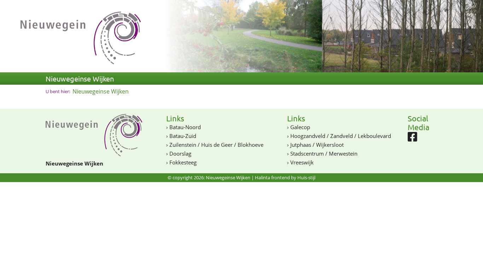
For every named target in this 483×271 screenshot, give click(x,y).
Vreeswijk (302, 162)
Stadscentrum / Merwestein (323, 153)
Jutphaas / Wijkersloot (317, 144)
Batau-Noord (185, 127)
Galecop (300, 127)
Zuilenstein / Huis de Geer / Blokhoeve (216, 144)
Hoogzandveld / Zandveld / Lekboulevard (340, 135)
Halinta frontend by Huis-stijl (285, 177)
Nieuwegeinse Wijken (80, 78)
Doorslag (180, 153)
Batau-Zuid (182, 135)
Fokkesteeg (183, 162)
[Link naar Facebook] (412, 138)
